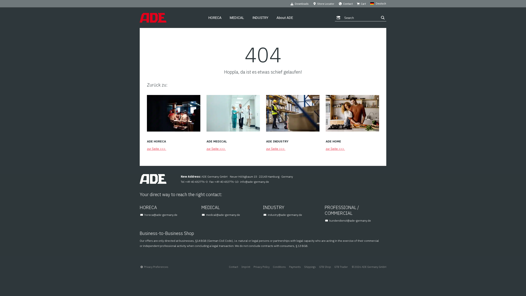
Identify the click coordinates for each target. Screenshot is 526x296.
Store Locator (325, 4)
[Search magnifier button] (382, 17)
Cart (363, 4)
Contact (348, 4)
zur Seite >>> (156, 149)
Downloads (302, 4)
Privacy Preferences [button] (156, 267)
